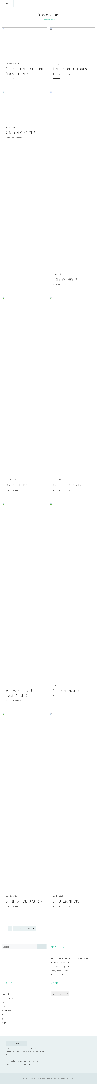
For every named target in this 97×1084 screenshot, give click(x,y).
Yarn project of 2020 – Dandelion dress (20, 693)
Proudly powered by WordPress (34, 1078)
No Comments (16, 79)
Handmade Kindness (48, 14)
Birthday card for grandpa (70, 68)
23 (21, 928)
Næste (29, 928)
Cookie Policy (26, 1064)
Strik (55, 284)
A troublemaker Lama (66, 901)
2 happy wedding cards (20, 132)
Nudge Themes (69, 1078)
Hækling (5, 1002)
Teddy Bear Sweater (65, 279)
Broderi (5, 994)
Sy (3, 1019)
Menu (7, 3)
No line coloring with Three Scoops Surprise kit (24, 71)
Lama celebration (17, 484)
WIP (4, 1023)
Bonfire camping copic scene (25, 901)
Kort (8, 79)
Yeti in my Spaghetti (67, 690)
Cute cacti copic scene (67, 484)
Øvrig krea (6, 1010)
